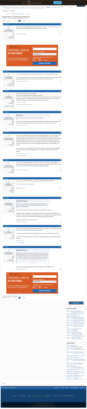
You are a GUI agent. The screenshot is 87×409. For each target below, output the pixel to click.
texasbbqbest (8, 77)
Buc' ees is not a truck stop (78, 325)
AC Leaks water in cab (78, 363)
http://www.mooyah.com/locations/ (50, 26)
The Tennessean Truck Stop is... (78, 322)
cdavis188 (75, 349)
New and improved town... (78, 335)
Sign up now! (76, 303)
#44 (60, 112)
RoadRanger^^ (69, 378)
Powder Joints (8, 117)
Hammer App (47, 395)
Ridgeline (8, 184)
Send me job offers (44, 63)
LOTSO (72, 333)
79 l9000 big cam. (74, 345)
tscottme (74, 323)
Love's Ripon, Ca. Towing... (76, 332)
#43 (60, 91)
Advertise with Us (38, 395)
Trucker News (22, 395)
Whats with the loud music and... (78, 317)
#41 (60, 24)
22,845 (12, 187)
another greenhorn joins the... (78, 351)
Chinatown (8, 96)
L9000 (72, 346)
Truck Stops (10, 18)
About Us (14, 395)
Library (29, 395)
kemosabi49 (69, 315)
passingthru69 (25, 104)
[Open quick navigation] (82, 14)
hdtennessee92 (70, 357)
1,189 (13, 235)
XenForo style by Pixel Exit (43, 404)
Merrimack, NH (11, 211)
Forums (48, 7)
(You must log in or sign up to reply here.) (10, 296)
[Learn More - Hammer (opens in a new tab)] (43, 2)
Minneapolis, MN (10, 85)
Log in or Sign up (81, 5)
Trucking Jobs (56, 7)
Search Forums (6, 10)
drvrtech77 (75, 320)
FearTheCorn (75, 326)
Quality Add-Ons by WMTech (43, 405)
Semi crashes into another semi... (79, 359)
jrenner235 (75, 353)
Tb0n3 (72, 312)
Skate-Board (19, 18)
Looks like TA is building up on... (79, 319)
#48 (60, 197)
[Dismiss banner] (63, 2)
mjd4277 (73, 338)
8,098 (13, 121)
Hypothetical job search (77, 348)
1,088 (13, 80)
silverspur (68, 330)
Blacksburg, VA (11, 37)
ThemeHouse (51, 406)
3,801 (13, 207)
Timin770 (74, 318)
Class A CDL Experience (38, 52)
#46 (60, 160)
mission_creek (77, 364)
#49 (60, 226)
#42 (60, 71)
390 (13, 33)
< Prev (8, 20)
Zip (33, 46)
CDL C (47, 60)
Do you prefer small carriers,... (76, 366)
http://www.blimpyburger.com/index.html (25, 184)
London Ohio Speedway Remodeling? (77, 329)
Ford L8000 (8, 30)
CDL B (41, 60)
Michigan (12, 191)
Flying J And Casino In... (76, 337)
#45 (60, 132)
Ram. (71, 367)
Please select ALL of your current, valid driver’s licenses (43, 58)
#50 (60, 246)
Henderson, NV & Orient (9, 106)
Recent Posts (12, 10)
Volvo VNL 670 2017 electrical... (78, 377)
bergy (8, 231)
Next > (24, 20)
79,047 (12, 100)
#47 (60, 178)
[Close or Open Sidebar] (81, 14)
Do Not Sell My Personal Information (63, 395)
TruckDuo (18, 242)
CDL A (35, 60)
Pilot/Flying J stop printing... (76, 310)
